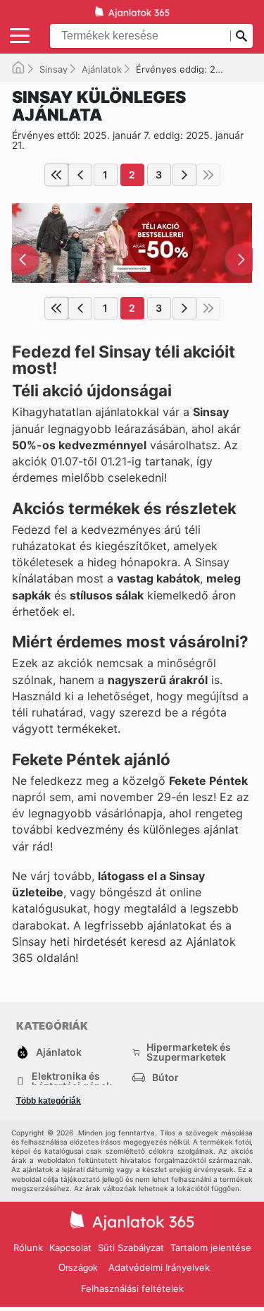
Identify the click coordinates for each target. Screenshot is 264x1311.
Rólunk (28, 1247)
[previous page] (80, 175)
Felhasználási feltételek (132, 1288)
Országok (78, 1267)
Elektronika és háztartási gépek (72, 1081)
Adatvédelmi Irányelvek (159, 1267)
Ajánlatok (102, 69)
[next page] (184, 175)
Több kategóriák (48, 1101)
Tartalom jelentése (210, 1247)
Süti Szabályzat (131, 1247)
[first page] (56, 175)
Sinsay (53, 69)
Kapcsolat (70, 1247)
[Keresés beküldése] (241, 36)
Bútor (165, 1077)
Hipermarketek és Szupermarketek (188, 1052)
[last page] (208, 175)
